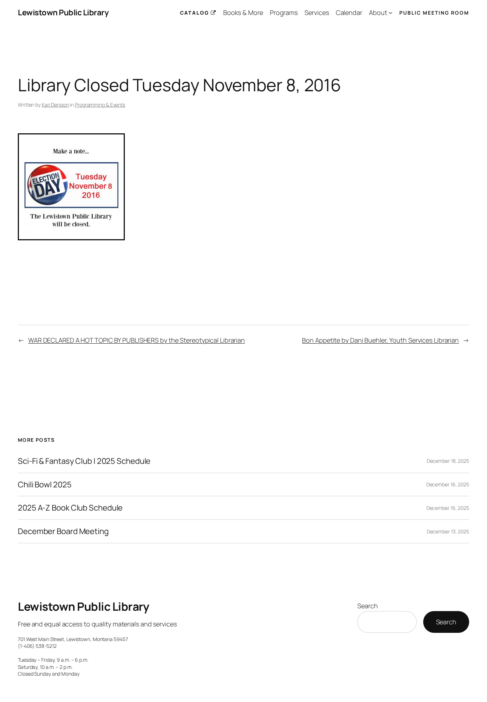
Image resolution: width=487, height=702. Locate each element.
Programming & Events (100, 104)
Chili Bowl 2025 (45, 484)
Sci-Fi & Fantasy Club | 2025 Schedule (84, 461)
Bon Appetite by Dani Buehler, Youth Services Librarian (380, 340)
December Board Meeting (63, 531)
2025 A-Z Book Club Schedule (70, 507)
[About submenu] (391, 13)
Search (367, 605)
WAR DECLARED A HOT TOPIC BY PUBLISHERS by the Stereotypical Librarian (136, 340)
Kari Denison (55, 104)
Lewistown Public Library (63, 12)
